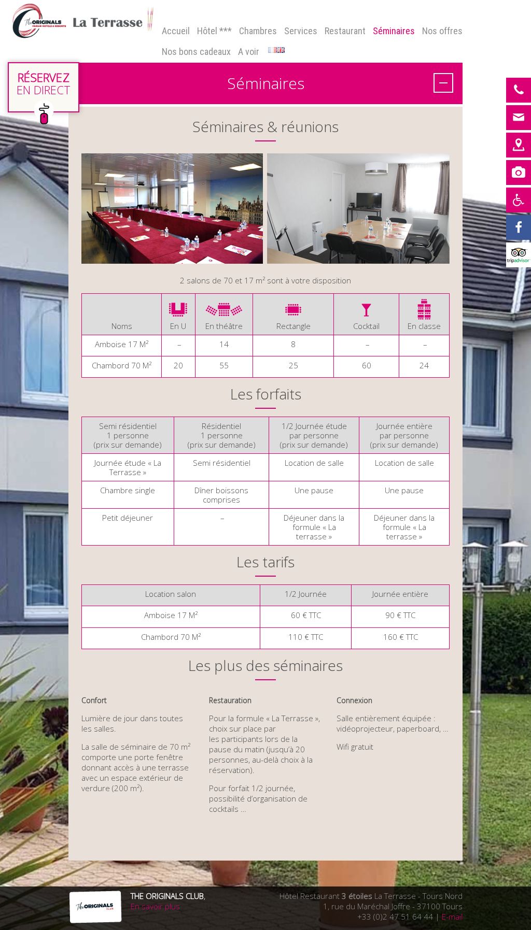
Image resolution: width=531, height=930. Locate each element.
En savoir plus (155, 906)
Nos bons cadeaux (196, 51)
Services (300, 30)
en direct (44, 83)
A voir (248, 51)
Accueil (176, 30)
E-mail (452, 916)
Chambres (258, 30)
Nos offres (442, 30)
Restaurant (345, 30)
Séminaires (394, 30)
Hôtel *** (214, 30)
